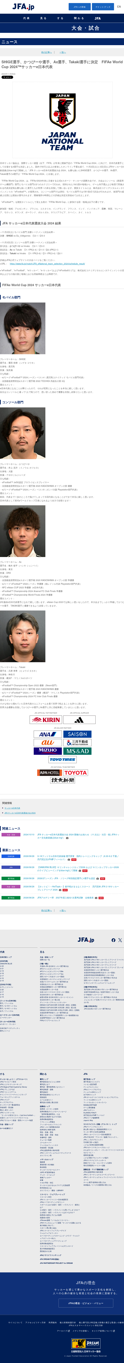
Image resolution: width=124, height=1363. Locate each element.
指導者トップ (45, 1106)
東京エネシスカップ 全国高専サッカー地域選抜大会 (59, 1015)
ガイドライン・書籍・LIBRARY (52, 1190)
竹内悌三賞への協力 (90, 1142)
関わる (79, 18)
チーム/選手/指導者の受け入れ (94, 1182)
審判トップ (44, 1079)
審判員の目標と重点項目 (49, 1102)
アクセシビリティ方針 (35, 1322)
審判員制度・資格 (46, 1089)
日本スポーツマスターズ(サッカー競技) (54, 992)
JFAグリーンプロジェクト (93, 1126)
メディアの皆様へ (81, 1330)
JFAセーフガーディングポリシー (52, 1202)
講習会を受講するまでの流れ (51, 1116)
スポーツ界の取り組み (48, 1228)
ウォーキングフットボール (10, 1097)
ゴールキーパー (46, 1142)
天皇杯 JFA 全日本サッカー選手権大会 (54, 966)
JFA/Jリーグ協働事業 (91, 1117)
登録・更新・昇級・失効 (49, 1134)
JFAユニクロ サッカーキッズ (11, 1084)
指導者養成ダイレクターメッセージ (53, 1111)
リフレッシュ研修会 (47, 1122)
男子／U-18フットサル (8, 1008)
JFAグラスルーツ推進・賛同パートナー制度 (16, 1120)
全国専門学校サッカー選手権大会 (52, 1018)
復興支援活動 (88, 1155)
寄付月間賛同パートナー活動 (94, 1165)
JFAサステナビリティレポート (94, 1160)
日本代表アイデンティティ (10, 1028)
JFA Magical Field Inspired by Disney (13, 1087)
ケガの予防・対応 (46, 1182)
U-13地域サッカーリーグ (93, 994)
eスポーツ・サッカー (8, 1024)
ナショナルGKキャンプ (92, 1092)
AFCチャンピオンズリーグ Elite (51, 971)
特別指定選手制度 (90, 1105)
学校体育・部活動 (6, 1107)
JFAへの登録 (80, 6)
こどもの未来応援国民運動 (93, 1144)
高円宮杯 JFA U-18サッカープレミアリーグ (100, 962)
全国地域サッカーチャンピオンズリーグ (55, 979)
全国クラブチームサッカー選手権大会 (54, 981)
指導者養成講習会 (46, 1119)
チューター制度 (46, 1140)
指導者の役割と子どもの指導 (51, 1215)
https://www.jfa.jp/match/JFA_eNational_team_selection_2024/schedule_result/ (47, 263)
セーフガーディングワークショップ (53, 1241)
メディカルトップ (46, 1159)
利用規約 (53, 1322)
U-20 (2, 989)
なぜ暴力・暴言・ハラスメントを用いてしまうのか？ (60, 1210)
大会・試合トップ (46, 957)
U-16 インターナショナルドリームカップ (99, 983)
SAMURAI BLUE (6, 963)
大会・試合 (86, 27)
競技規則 (43, 1097)
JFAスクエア (5, 1099)
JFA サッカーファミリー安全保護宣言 (54, 1199)
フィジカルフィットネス (49, 1145)
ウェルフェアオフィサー (49, 1233)
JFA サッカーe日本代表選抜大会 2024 (20, 812)
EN (119, 7)
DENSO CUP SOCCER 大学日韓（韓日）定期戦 (58, 1005)
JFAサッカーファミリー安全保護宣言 (97, 1134)
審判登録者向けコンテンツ (50, 1094)
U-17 (2, 975)
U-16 (2, 978)
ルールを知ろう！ (6, 1128)
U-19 (2, 971)
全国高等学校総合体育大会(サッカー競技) (99, 972)
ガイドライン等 (46, 1155)
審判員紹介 (44, 1092)
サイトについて (15, 1322)
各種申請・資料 (46, 1137)
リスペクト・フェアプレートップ (52, 1194)
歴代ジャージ (5, 1030)
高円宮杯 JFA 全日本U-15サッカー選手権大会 (101, 989)
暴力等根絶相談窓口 (47, 1248)
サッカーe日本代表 (12, 808)
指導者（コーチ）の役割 (49, 1109)
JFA (85, 1074)
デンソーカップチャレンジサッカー (53, 1002)
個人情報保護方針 (68, 1322)
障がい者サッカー (6, 1110)
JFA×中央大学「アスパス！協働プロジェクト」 (101, 1137)
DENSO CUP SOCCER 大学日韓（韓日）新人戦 (58, 1007)
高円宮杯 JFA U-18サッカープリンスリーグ (100, 964)
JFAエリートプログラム (92, 1089)
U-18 (2, 973)
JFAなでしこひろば (7, 1089)
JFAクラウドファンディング (50, 1255)
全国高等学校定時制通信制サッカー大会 (99, 975)
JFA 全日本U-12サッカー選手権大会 (97, 1008)
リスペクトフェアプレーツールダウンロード (56, 1246)
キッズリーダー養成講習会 (10, 1105)
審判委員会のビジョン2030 (50, 1081)
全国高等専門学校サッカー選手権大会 (54, 1012)
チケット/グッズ (103, 6)
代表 (27, 18)
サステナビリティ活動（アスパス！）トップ (100, 1124)
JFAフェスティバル (7, 1112)
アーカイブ (62, 1330)
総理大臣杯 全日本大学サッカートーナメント (57, 997)
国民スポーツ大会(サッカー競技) (52, 976)
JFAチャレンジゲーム (8, 1092)
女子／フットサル (6, 1011)
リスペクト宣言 (46, 1197)
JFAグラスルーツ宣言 (8, 1081)
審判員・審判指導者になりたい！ (52, 1087)
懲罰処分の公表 (46, 1251)
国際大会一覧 (45, 959)
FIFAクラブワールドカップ (50, 1020)
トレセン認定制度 (90, 1084)
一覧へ (63, 52)
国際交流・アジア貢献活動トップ (95, 1169)
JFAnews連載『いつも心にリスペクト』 (55, 1220)
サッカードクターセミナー (50, 1169)
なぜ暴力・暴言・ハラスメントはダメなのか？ (57, 1212)
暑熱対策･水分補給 (47, 1164)
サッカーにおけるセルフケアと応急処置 (55, 1185)
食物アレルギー (46, 1177)
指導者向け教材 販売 (47, 1129)
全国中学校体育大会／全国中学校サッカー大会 (101, 992)
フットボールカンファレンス (51, 1124)
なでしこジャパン (6, 987)
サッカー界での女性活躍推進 (94, 1132)
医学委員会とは (46, 1188)
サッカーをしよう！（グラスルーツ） (14, 1079)
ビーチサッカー (6, 1017)
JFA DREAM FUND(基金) (49, 1259)
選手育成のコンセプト (91, 1081)
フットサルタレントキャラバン (95, 1102)
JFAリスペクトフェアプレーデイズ (53, 1230)
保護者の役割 (45, 1217)
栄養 (41, 1180)
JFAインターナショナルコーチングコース (55, 1153)
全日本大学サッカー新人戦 (50, 999)
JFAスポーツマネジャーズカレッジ (96, 1147)
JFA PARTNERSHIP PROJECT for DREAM (56, 1263)
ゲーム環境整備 (89, 1107)
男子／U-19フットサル (8, 1006)
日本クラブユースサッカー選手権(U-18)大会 (100, 977)
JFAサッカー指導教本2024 (50, 1127)
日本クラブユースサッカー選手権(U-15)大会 (100, 997)
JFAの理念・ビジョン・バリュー (85, 1303)
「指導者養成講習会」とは (50, 1114)
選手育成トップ (89, 1079)
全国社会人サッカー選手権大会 (51, 984)
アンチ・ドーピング (47, 1175)
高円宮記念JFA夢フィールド (94, 1115)
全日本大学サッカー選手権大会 (51, 994)
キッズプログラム (6, 1102)
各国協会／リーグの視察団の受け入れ (97, 1185)
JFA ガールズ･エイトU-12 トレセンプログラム (100, 1097)
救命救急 (43, 1167)
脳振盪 (42, 1162)
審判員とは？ (45, 1084)
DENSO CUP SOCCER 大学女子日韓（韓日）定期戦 (59, 1010)
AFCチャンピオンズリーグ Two (51, 974)
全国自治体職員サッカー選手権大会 (53, 987)
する (60, 18)
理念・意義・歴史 (46, 1132)
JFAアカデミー (89, 1110)
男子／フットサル (6, 1003)
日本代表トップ (6, 957)
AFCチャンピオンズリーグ (50, 968)
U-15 (2, 980)
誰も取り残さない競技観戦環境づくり (97, 1129)
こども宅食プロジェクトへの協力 (95, 1157)
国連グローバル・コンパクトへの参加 (97, 1163)
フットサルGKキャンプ (92, 1099)
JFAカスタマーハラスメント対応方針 (86, 1325)
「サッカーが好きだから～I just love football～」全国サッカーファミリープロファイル (18, 1116)
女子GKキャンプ (89, 1094)
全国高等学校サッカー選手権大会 (96, 970)
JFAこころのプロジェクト (93, 1139)
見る (43, 18)
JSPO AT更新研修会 (47, 1172)
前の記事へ (46, 52)
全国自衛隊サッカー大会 (49, 989)
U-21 (2, 968)
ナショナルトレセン (90, 1087)
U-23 (2, 966)
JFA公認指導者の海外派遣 (49, 1150)
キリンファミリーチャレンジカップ (13, 1094)
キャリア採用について (102, 1330)
